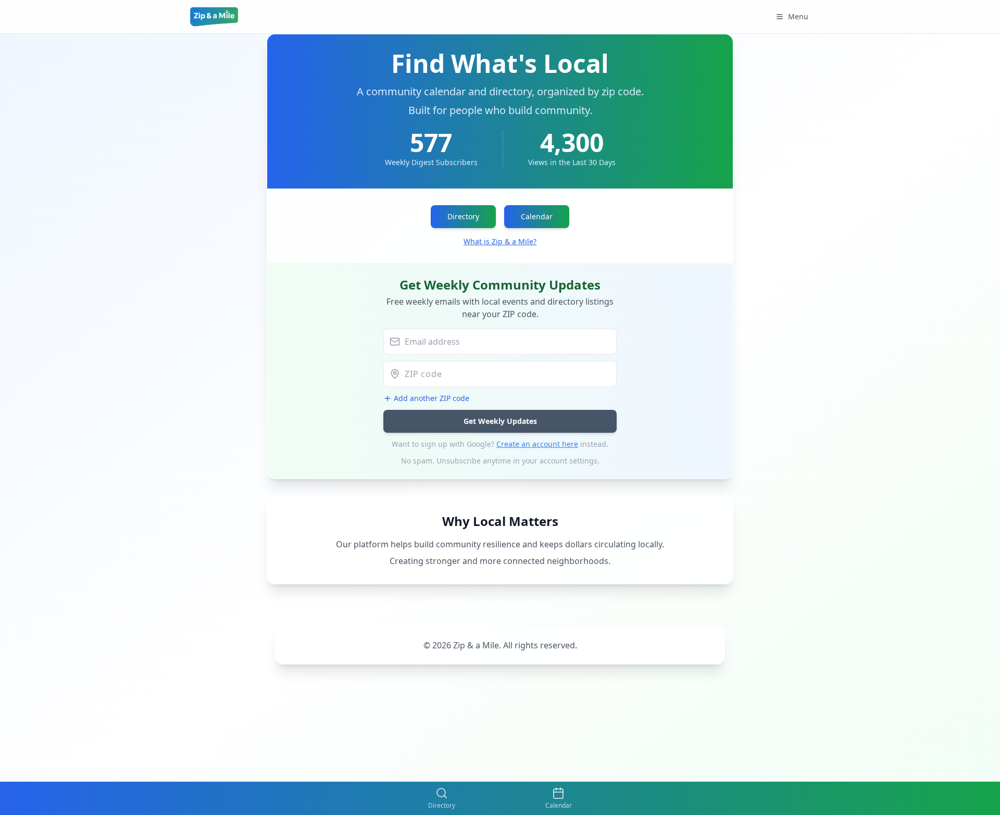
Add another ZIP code (431, 398)
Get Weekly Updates (500, 421)
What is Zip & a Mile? (500, 241)
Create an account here (537, 444)
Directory (463, 216)
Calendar (537, 216)
